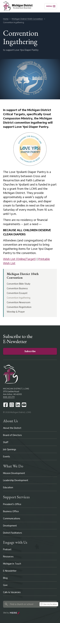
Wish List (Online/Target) (19, 259)
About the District (12, 428)
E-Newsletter (9, 570)
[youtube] (24, 404)
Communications (11, 518)
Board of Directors (12, 435)
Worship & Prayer (16, 311)
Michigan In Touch (12, 563)
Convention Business (17, 288)
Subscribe (30, 351)
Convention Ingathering (18, 297)
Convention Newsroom (18, 302)
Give (5, 585)
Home (5, 19)
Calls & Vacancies (12, 592)
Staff (5, 442)
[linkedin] (17, 404)
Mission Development (14, 473)
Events (6, 456)
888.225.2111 (9, 397)
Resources (8, 556)
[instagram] (11, 404)
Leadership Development (15, 480)
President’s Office (12, 504)
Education (8, 487)
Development (10, 525)
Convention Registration (19, 307)
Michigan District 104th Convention (27, 19)
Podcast (7, 549)
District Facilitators (12, 532)
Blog (5, 578)
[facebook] (5, 404)
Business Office (11, 511)
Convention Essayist (17, 293)
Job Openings (9, 449)
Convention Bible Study (18, 283)
